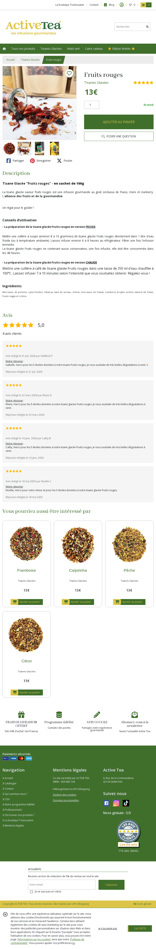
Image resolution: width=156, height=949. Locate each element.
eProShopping (80, 904)
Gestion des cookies (64, 794)
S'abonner (111, 885)
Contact (94, 4)
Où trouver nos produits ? (19, 815)
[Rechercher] (147, 27)
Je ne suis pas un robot (48, 891)
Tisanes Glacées (30, 59)
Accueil (10, 59)
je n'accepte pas (107, 928)
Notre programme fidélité (19, 804)
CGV (7, 799)
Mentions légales (14, 825)
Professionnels (13, 809)
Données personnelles (66, 800)
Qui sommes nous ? (15, 794)
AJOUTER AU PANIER (119, 122)
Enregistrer (43, 160)
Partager (18, 160)
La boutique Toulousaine (18, 820)
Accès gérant (143, 904)
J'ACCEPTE (140, 928)
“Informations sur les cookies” (34, 939)
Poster (67, 160)
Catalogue (10, 783)
